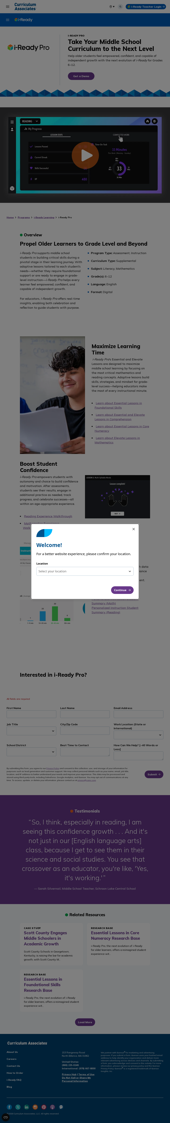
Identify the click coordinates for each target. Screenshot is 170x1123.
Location (42, 563)
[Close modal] (133, 529)
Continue (120, 590)
